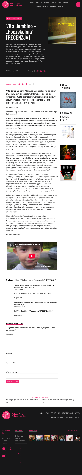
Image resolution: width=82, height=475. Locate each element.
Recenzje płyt (16, 18)
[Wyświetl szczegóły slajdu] (68, 152)
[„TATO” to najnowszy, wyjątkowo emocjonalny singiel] (69, 438)
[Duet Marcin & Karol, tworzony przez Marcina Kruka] (62, 438)
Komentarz (10, 334)
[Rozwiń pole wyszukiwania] (78, 4)
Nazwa (9, 354)
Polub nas (20, 454)
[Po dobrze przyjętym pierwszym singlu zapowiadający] (32, 438)
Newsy (9, 18)
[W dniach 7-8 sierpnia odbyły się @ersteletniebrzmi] (77, 438)
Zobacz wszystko (72, 431)
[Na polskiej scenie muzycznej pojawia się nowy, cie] (54, 438)
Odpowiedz (18, 298)
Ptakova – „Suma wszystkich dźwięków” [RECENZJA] (58, 399)
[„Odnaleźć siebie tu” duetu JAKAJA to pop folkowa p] (47, 438)
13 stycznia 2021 (19, 289)
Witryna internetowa (12, 372)
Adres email (10, 363)
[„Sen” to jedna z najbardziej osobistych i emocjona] (39, 438)
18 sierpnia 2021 (19, 307)
